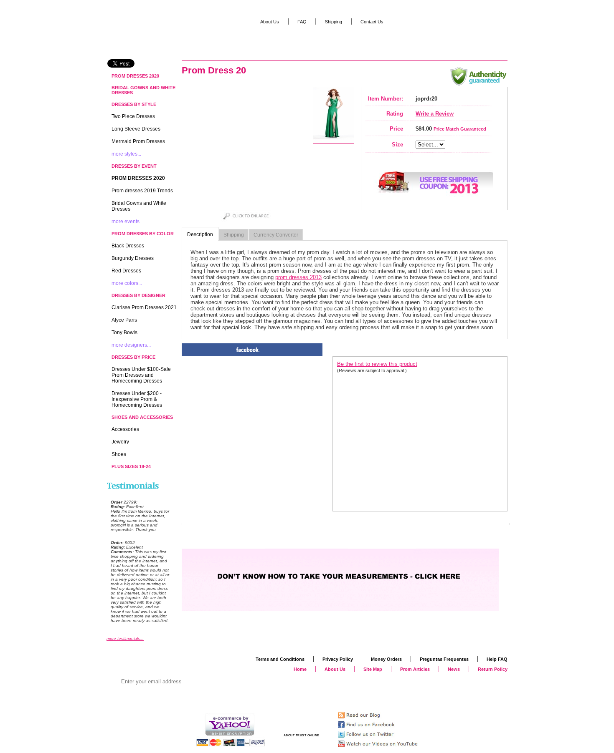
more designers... (131, 345)
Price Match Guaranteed (460, 128)
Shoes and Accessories (142, 417)
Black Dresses (128, 246)
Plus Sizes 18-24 (131, 466)
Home (300, 669)
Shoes (119, 454)
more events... (127, 221)
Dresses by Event (134, 166)
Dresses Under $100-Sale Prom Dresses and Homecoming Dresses (141, 375)
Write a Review (435, 114)
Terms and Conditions (280, 659)
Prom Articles (415, 669)
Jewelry (120, 442)
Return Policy (492, 669)
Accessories (125, 429)
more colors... (127, 283)
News (454, 669)
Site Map (372, 669)
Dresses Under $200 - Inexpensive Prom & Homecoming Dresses (137, 399)
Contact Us (371, 21)
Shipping (233, 235)
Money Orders (386, 659)
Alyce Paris (124, 320)
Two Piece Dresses (133, 116)
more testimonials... (125, 638)
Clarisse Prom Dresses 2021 (144, 307)
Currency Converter (276, 235)
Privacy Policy (337, 659)
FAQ (302, 21)
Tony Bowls (124, 332)
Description (200, 234)
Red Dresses (126, 271)
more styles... (126, 154)
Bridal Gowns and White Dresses (143, 90)
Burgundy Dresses (133, 258)
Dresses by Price (133, 357)
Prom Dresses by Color (143, 233)
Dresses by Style (134, 104)
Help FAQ (497, 659)
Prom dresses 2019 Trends (142, 191)
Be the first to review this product (377, 364)
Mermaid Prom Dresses (138, 141)
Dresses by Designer (138, 295)
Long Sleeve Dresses (136, 129)
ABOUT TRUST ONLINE (302, 735)
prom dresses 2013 (298, 277)
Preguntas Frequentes (444, 659)
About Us (269, 21)
